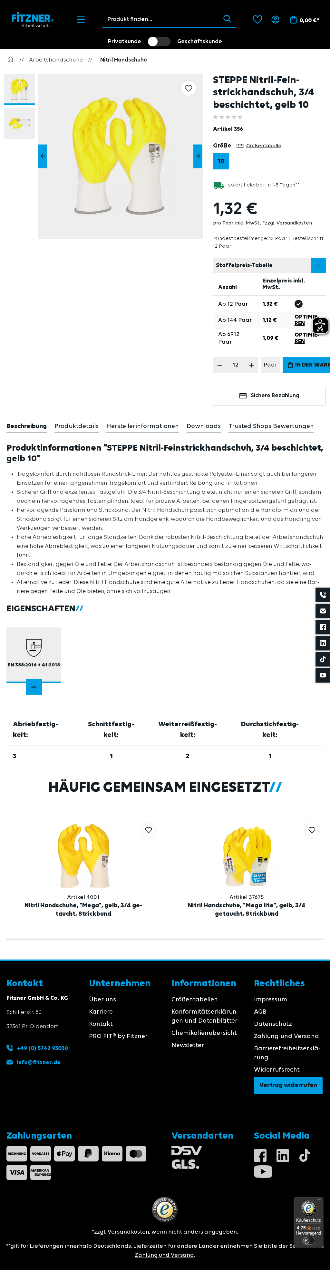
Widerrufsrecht (277, 1070)
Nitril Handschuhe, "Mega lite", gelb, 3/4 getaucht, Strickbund (247, 909)
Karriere (101, 1012)
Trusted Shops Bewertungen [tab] (271, 426)
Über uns (102, 1000)
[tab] (26, 426)
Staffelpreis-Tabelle (244, 265)
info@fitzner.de (39, 1062)
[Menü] (81, 20)
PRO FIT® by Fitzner (118, 1036)
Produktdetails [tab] (76, 426)
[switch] (159, 41)
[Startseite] (10, 59)
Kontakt (101, 1024)
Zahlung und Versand (286, 1036)
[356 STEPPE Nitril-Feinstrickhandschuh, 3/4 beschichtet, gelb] (120, 156)
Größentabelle (263, 145)
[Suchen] (227, 19)
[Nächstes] (198, 156)
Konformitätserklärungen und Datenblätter (205, 1016)
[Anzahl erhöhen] (251, 365)
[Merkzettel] (258, 20)
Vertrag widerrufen (288, 1085)
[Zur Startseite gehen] (32, 19)
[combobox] (160, 19)
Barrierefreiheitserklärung (287, 1053)
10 (221, 161)
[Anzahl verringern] (219, 365)
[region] (106, 156)
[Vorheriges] (43, 156)
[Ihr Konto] (275, 20)
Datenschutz (273, 1024)
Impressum (270, 1000)
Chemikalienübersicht (204, 1033)
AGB (260, 1012)
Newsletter (187, 1045)
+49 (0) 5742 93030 (41, 1048)
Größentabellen (194, 1000)
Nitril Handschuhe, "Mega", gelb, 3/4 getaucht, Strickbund (83, 909)
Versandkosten (294, 223)
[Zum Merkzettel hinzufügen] (188, 88)
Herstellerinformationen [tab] (142, 426)
